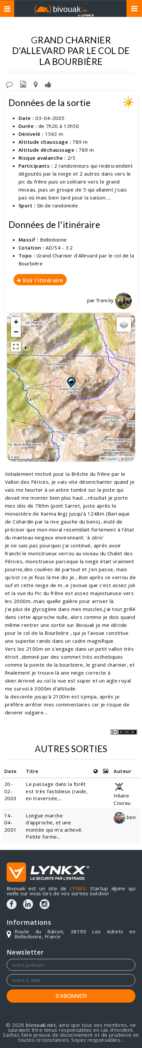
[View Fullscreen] (16, 347)
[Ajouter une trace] (35, 83)
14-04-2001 (10, 822)
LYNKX (78, 888)
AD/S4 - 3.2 (59, 247)
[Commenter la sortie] (9, 83)
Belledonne (53, 239)
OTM (129, 458)
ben (130, 817)
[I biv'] (48, 83)
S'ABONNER (71, 996)
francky (105, 300)
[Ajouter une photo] (23, 83)
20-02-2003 (10, 791)
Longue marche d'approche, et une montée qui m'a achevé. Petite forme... (54, 826)
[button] (71, 382)
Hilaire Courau (122, 799)
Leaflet (111, 458)
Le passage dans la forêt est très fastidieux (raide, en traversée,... (57, 791)
